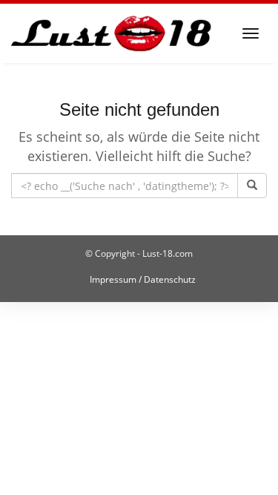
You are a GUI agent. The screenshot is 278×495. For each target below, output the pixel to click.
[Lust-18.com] (111, 33)
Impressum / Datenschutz (143, 279)
